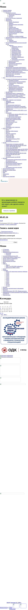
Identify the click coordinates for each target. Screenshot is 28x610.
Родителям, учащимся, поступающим (12, 99)
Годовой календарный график (16, 32)
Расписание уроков (13, 115)
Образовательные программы (16, 24)
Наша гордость (9, 123)
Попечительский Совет (11, 122)
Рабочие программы (14, 28)
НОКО (4, 269)
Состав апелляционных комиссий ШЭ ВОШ (17, 149)
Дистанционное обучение (9, 261)
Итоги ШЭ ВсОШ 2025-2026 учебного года (16, 150)
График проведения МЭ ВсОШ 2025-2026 (16, 153)
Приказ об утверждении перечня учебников (16, 271)
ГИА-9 (7, 129)
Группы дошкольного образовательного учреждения (16, 86)
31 (2, 313)
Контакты (5, 289)
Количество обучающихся (15, 31)
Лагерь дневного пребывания (10, 258)
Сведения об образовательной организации (16, 79)
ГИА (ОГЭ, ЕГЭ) (7, 128)
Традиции (8, 125)
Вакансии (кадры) (13, 64)
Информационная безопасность (10, 252)
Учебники (5, 270)
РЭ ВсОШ (8, 155)
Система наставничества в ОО (10, 256)
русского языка (15, 49)
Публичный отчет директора (13, 127)
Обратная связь (6, 295)
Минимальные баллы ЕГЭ (12, 141)
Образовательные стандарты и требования (16, 37)
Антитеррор (6, 174)
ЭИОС (4, 175)
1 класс (7, 272)
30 (0, 313)
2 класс (7, 275)
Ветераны (11, 66)
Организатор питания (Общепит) (14, 163)
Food (7, 166)
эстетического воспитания (17, 59)
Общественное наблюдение (12, 151)
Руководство (9, 38)
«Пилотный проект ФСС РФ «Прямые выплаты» (15, 291)
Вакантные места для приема (13, 74)
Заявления (8, 101)
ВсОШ (4, 142)
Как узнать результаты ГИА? (13, 138)
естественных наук (16, 53)
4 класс (7, 276)
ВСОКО (11, 25)
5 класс (7, 278)
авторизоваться (3, 239)
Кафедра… (11, 45)
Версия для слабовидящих (9, 170)
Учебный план (12, 27)
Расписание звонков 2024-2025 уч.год (18, 114)
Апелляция (8, 140)
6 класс (7, 279)
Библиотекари (12, 62)
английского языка (16, 50)
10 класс (8, 284)
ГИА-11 (8, 132)
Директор (11, 40)
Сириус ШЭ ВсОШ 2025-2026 (13, 146)
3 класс (7, 274)
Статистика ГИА (10, 137)
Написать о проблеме (9, 210)
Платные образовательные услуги (14, 71)
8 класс (7, 282)
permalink (2, 224)
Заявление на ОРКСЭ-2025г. (13, 267)
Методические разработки (15, 29)
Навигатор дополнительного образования (13, 288)
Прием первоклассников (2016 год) (9, 233)
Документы (8, 19)
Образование (9, 20)
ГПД (7, 111)
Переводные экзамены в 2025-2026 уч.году (16, 110)
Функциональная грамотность (13, 105)
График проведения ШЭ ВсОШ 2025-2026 (16, 145)
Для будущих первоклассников (13, 119)
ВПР (7, 103)
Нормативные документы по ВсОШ (14, 144)
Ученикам (8, 254)
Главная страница (7, 10)
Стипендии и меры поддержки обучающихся (17, 70)
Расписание (8, 112)
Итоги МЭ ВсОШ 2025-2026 (13, 154)
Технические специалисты (15, 63)
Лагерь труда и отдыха (8, 259)
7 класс (7, 280)
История (11, 16)
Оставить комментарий (11, 224)
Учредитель (11, 15)
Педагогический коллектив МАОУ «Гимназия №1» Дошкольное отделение (17, 83)
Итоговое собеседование (12, 131)
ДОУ (4, 77)
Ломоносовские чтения (8, 168)
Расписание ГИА (10, 136)
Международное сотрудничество (14, 76)
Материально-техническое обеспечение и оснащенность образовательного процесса (16, 68)
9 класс (7, 283)
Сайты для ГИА (10, 135)
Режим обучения (13, 33)
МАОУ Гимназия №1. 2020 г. (14, 602)
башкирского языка (16, 51)
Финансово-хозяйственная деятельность (15, 72)
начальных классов (16, 55)
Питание (5, 158)
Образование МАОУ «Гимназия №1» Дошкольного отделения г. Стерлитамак (15, 94)
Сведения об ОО (7, 11)
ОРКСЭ (10, 35)
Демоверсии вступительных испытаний (15, 106)
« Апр (1, 314)
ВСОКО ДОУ (9, 92)
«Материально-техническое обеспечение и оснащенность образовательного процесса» (16, 89)
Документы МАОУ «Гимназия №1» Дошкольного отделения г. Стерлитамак (15, 96)
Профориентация (10, 102)
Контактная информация (15, 14)
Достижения (9, 124)
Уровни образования (14, 22)
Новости (5, 98)
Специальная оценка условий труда (11, 257)
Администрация (13, 41)
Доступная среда (10, 75)
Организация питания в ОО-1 (13, 164)
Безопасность (6, 250)
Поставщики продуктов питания (14, 167)
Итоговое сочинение (11, 133)
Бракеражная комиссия (11, 162)
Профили (11, 23)
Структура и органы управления (14, 18)
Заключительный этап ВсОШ (13, 157)
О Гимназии (6, 249)
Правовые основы (10, 120)
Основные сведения (11, 12)
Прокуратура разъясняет (9, 176)
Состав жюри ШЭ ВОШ (12, 148)
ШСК (4, 262)
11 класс (8, 285)
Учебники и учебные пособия (16, 36)
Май (1, 220)
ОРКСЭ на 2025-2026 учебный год (14, 266)
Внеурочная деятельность (15, 116)
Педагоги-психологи (14, 61)
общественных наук (16, 54)
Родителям (8, 253)
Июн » (5, 314)
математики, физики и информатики (16, 47)
